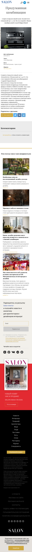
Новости (16, 416)
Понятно (16, 548)
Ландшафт (16, 421)
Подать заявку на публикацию (16, 509)
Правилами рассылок (12, 341)
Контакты (16, 505)
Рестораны (16, 441)
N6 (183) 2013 (7, 68)
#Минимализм (13, 252)
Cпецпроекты (16, 446)
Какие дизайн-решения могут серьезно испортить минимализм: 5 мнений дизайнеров (15, 237)
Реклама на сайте (16, 498)
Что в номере (11, 404)
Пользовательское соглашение (16, 512)
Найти (22, 3)
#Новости (5, 187)
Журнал (16, 443)
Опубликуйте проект (16, 452)
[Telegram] (24, 115)
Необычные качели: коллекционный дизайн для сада (15, 178)
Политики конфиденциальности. (16, 543)
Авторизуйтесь (7, 135)
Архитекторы (16, 424)
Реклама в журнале (16, 501)
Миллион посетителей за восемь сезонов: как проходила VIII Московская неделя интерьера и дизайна (15, 275)
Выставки (16, 432)
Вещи (16, 427)
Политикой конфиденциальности (15, 340)
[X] (15, 115)
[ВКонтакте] (19, 115)
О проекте (16, 494)
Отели (16, 438)
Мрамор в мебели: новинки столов (15, 208)
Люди (16, 429)
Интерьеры (16, 418)
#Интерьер (5, 252)
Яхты (16, 435)
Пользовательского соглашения (15, 338)
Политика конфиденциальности (16, 516)
